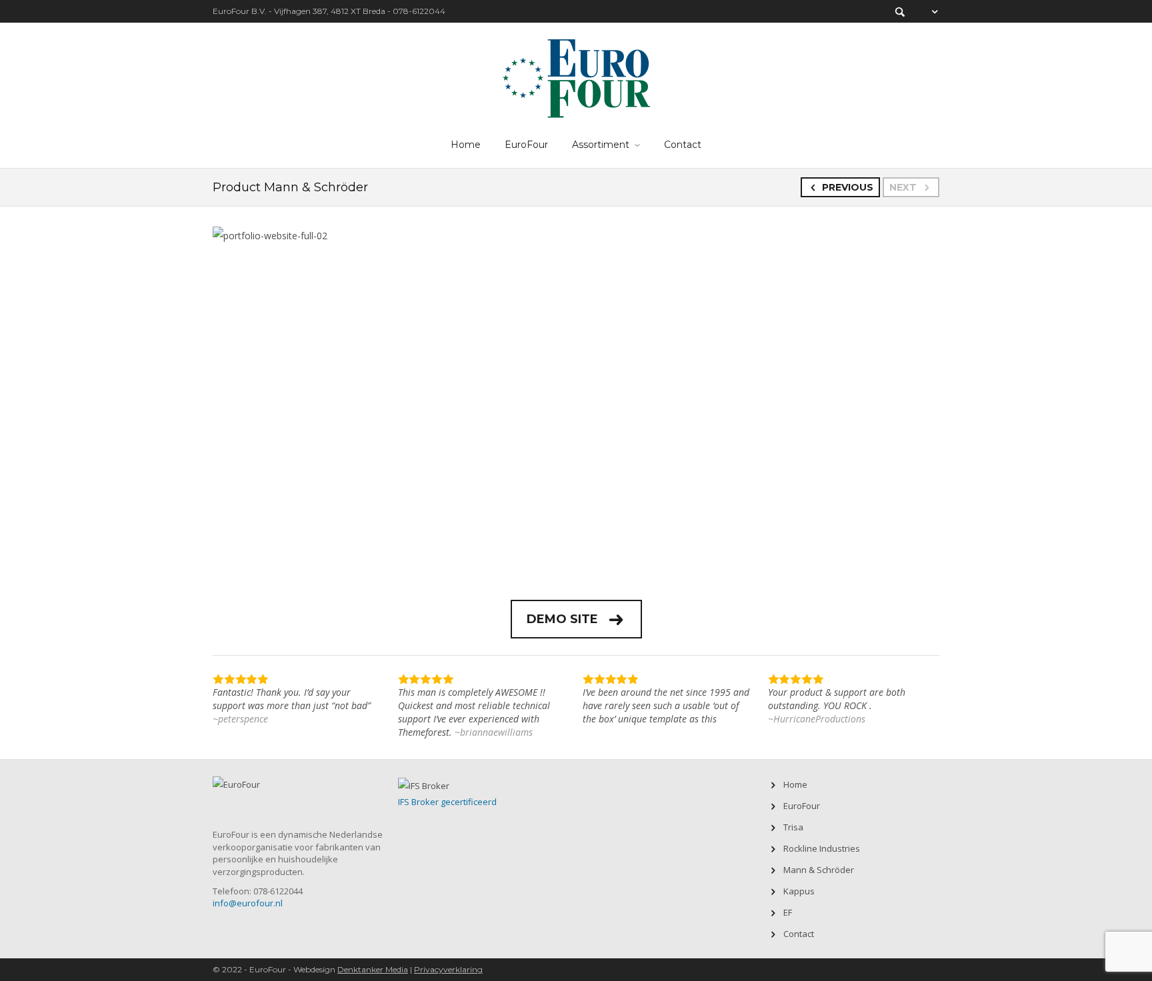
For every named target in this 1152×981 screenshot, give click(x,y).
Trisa (793, 827)
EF (787, 912)
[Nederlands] (927, 11)
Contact (682, 145)
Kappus (799, 891)
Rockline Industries (821, 848)
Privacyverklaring (448, 969)
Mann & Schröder (818, 870)
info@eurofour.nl (248, 903)
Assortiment (600, 145)
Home (466, 145)
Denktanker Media (372, 969)
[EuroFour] (576, 76)
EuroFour (526, 145)
